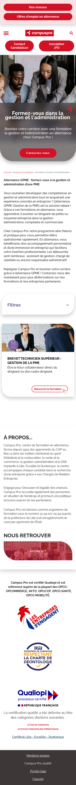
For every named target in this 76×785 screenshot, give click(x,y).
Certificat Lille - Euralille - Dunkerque (38, 737)
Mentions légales (38, 755)
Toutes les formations (23, 172)
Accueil (7, 172)
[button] (6, 33)
